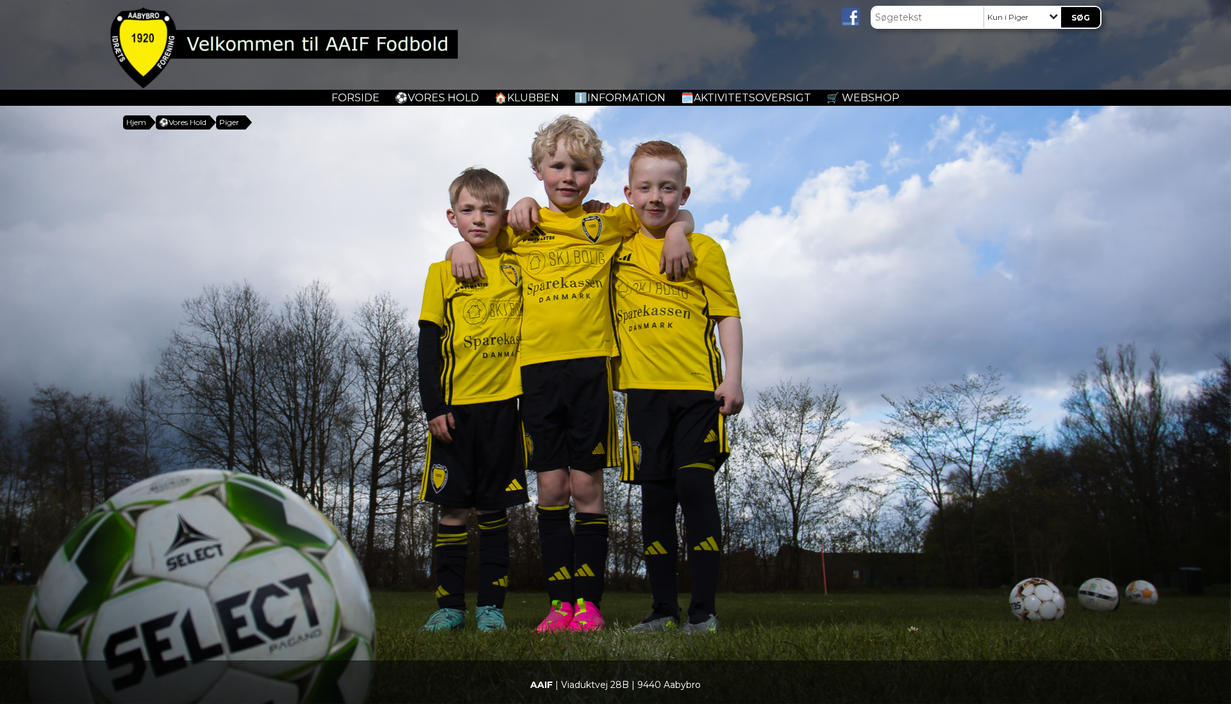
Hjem (136, 122)
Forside (355, 98)
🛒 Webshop (863, 98)
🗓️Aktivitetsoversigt (746, 98)
